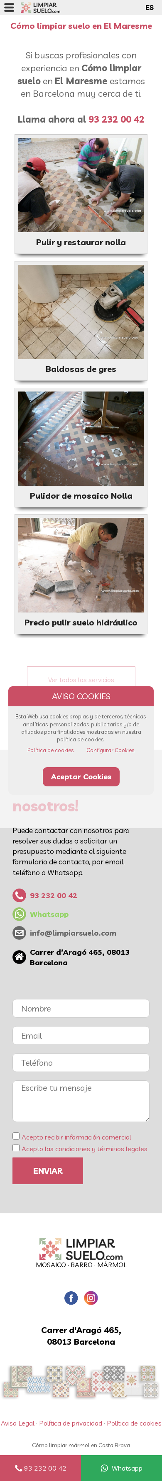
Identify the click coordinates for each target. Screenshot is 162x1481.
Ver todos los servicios (81, 679)
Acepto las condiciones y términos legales (84, 1149)
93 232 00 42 (45, 1468)
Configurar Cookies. (110, 750)
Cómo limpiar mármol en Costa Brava (81, 1445)
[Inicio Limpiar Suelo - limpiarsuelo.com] (40, 7)
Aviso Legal (17, 1423)
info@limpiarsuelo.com (73, 933)
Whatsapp (127, 1468)
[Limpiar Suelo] (81, 1249)
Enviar (47, 1170)
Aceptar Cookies (81, 776)
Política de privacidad (70, 1423)
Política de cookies (134, 1423)
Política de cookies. (50, 750)
